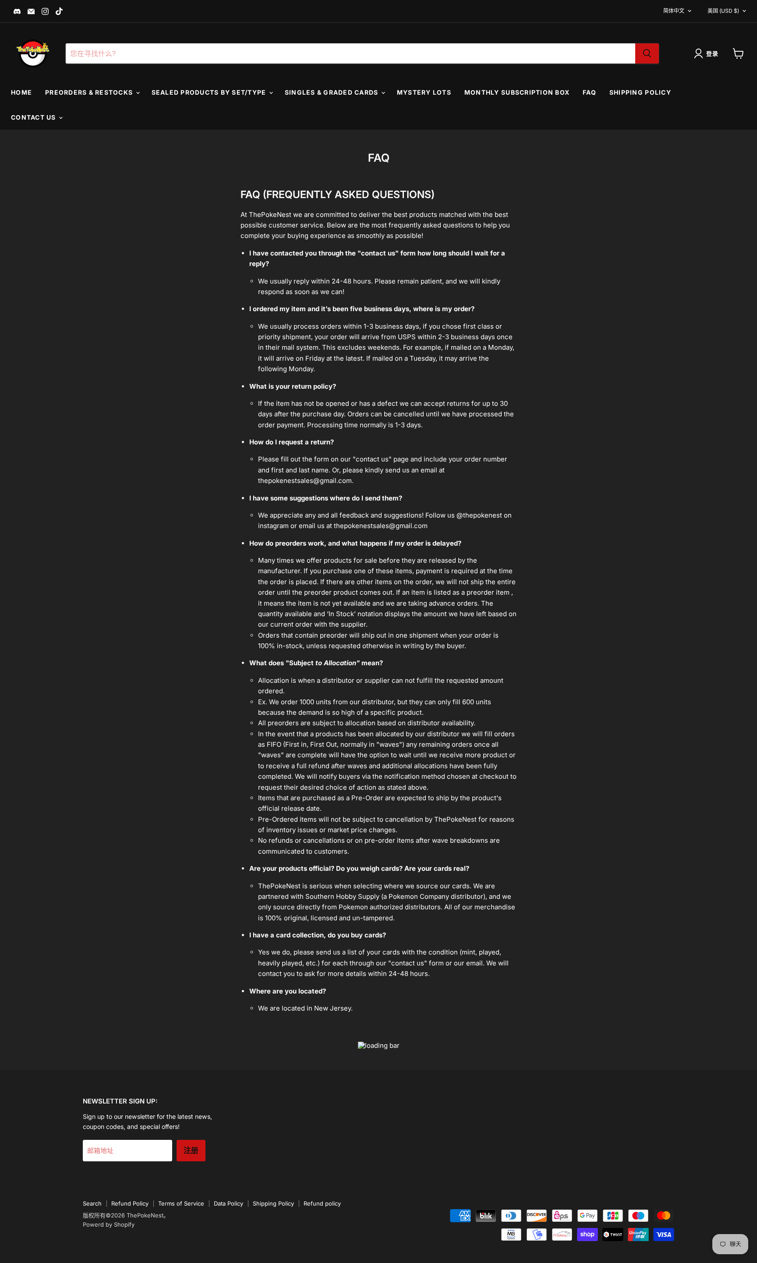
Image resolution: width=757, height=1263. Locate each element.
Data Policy (228, 1203)
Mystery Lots (424, 92)
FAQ (589, 92)
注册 (191, 1150)
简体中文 (673, 10)
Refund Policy (130, 1203)
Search (92, 1203)
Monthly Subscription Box (517, 92)
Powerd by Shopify (108, 1224)
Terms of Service (181, 1203)
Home (21, 92)
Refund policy (322, 1203)
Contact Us (34, 117)
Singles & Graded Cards (332, 92)
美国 (723, 10)
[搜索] (647, 53)
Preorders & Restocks (89, 92)
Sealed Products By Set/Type (210, 92)
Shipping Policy (640, 92)
